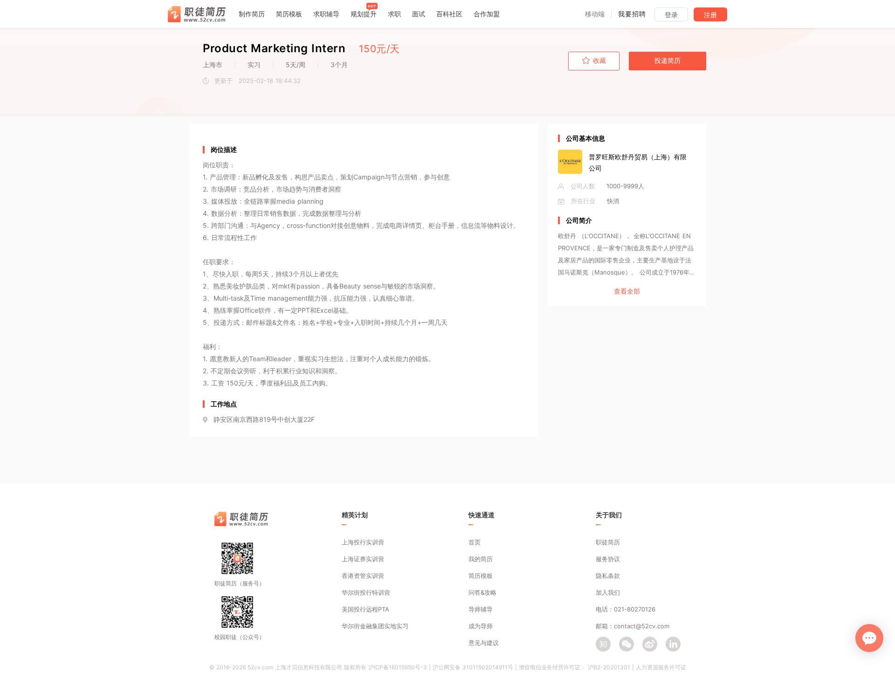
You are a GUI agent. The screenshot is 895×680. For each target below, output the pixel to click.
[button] (595, 14)
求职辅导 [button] (326, 14)
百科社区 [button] (449, 14)
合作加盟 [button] (487, 14)
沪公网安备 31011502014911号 (473, 667)
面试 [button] (418, 14)
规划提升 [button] (364, 14)
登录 (671, 15)
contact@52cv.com (641, 626)
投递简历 (667, 60)
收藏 (599, 60)
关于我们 (609, 515)
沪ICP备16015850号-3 (397, 667)
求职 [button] (394, 14)
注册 (710, 15)
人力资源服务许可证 (661, 667)
